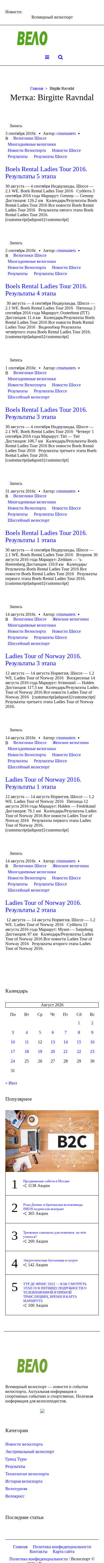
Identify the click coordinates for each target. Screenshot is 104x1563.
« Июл (11, 1083)
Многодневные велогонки (32, 144)
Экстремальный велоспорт (29, 1451)
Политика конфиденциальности (62, 1546)
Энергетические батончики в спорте (50, 1260)
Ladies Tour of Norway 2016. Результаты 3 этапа (43, 660)
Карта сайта (63, 1551)
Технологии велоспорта (27, 1474)
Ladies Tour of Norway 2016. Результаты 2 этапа (43, 906)
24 (13, 1061)
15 (79, 1042)
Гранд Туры (16, 1459)
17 (13, 1051)
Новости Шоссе (66, 150)
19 (40, 1051)
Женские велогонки (71, 619)
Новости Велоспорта (27, 150)
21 (65, 1051)
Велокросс (15, 1496)
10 (13, 1042)
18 (27, 1051)
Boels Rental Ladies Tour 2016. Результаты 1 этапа (46, 536)
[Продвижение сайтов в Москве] (52, 1140)
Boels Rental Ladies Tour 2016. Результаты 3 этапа (46, 413)
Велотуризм (16, 1488)
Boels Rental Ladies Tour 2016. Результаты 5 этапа (46, 173)
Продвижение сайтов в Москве (46, 1181)
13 (53, 1042)
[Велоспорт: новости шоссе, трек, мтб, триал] (52, 38)
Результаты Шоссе (50, 156)
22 (79, 1051)
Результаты (18, 156)
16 (92, 1042)
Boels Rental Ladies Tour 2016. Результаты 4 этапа (46, 290)
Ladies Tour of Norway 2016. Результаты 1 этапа (43, 783)
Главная (36, 88)
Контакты (38, 1551)
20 (53, 1051)
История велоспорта (23, 1481)
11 (27, 1042)
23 (92, 1051)
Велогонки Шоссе (29, 138)
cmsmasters (66, 133)
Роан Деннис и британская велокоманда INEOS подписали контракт (53, 1207)
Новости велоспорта (24, 1444)
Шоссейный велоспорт (29, 397)
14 (65, 1042)
